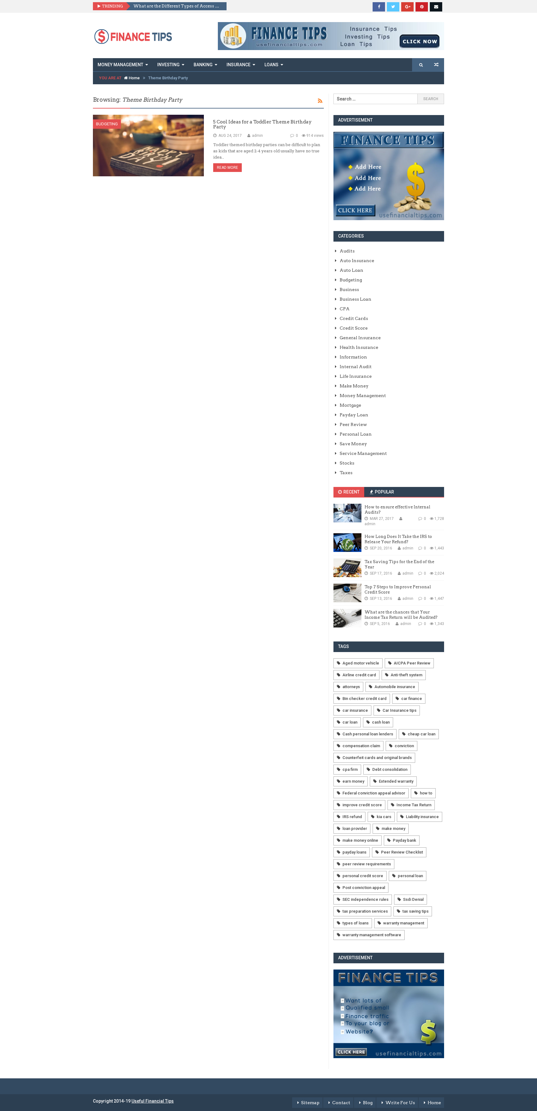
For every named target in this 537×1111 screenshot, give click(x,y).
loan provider (354, 828)
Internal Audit (356, 366)
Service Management (363, 453)
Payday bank (404, 840)
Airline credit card (359, 675)
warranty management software (371, 935)
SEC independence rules (365, 899)
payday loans (354, 852)
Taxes (346, 472)
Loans (271, 64)
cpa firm (350, 769)
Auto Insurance (357, 260)
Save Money (353, 443)
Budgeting (107, 124)
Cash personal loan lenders (367, 734)
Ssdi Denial (413, 899)
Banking (203, 64)
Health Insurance (359, 347)
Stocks (347, 463)
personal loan (410, 875)
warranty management (403, 923)
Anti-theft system (406, 675)
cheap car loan (421, 734)
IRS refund (352, 816)
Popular (384, 491)
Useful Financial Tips (152, 1101)
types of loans (355, 923)
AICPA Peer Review (412, 663)
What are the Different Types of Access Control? (177, 6)
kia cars (384, 816)
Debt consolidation (389, 769)
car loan (349, 722)
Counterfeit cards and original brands (377, 757)
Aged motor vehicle (360, 663)
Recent (351, 491)
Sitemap (310, 1102)
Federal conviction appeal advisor (373, 793)
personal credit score (362, 875)
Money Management (120, 64)
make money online (360, 840)
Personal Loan (356, 434)
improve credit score (362, 805)
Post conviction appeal (363, 887)
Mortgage (350, 405)
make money (393, 828)
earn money (353, 781)
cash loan (381, 722)
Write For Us (400, 1102)
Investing (168, 64)
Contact (341, 1102)
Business (349, 289)
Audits (347, 250)
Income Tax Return (414, 805)
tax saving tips (415, 911)
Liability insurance (422, 816)
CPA (345, 308)
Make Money (354, 385)
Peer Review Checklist (402, 852)
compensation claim (361, 745)
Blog (368, 1102)
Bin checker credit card (364, 698)
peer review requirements (366, 864)
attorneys (351, 686)
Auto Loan (351, 270)
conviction (404, 745)
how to (426, 793)
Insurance (238, 64)
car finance (411, 698)
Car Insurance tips (399, 710)
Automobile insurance (394, 686)
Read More (227, 167)
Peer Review (353, 424)
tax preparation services (365, 911)
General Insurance (360, 337)
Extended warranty (396, 781)
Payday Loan (354, 414)
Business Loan (355, 299)
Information (353, 356)
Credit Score (354, 328)
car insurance (355, 710)
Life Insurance (356, 376)
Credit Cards (354, 318)
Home (134, 78)
